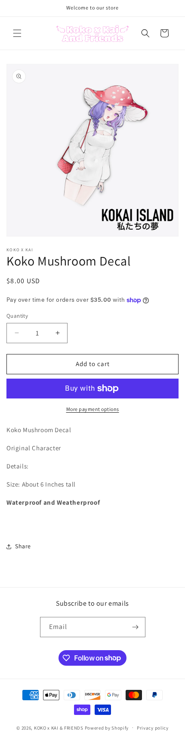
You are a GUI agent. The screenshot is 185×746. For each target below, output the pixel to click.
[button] (17, 33)
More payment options (92, 409)
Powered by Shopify (107, 727)
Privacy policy (153, 728)
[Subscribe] (135, 627)
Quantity (17, 315)
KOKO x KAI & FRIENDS (58, 727)
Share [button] (23, 546)
